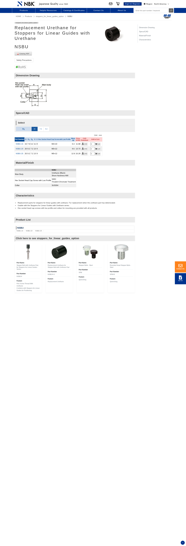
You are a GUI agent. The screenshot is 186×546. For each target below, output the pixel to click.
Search (171, 10)
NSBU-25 (19, 154)
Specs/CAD (143, 32)
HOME (18, 16)
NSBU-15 (19, 144)
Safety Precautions (24, 60)
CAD (85, 144)
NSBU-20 (19, 149)
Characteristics (145, 40)
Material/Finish (145, 36)
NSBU (20, 228)
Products (28, 16)
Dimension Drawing (147, 27)
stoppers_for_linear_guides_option (50, 16)
